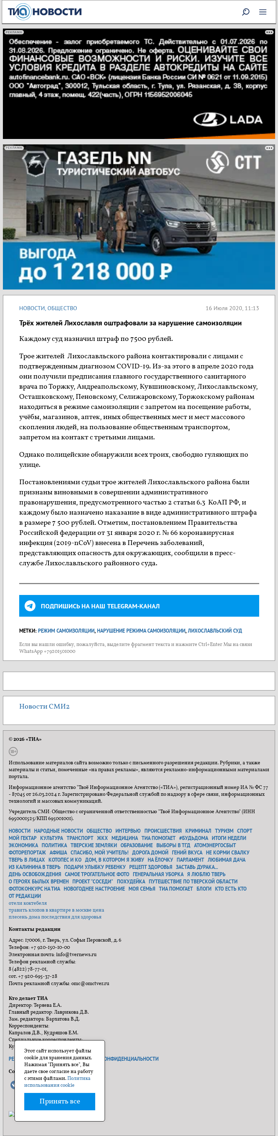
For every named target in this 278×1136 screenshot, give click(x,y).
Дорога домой (150, 852)
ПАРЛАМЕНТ (190, 860)
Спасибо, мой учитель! (100, 852)
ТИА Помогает (176, 889)
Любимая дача (226, 860)
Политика (54, 845)
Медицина (124, 838)
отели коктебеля (28, 903)
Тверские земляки (94, 845)
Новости (32, 308)
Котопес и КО (65, 860)
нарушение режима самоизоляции (141, 631)
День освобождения (35, 874)
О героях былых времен (39, 881)
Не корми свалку (227, 852)
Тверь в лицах (27, 860)
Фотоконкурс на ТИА (34, 889)
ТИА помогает (159, 838)
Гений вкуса (187, 852)
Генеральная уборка (158, 874)
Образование (137, 845)
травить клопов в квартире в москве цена (56, 910)
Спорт (244, 831)
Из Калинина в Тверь (34, 867)
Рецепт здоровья (150, 867)
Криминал (198, 831)
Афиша (58, 852)
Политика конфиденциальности (116, 1059)
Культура (51, 838)
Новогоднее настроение (94, 889)
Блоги (204, 889)
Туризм (224, 831)
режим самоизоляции (66, 631)
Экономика (23, 845)
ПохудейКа (131, 881)
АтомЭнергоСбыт (215, 845)
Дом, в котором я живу (114, 860)
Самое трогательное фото (97, 874)
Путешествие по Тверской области (193, 881)
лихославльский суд (215, 631)
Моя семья (142, 889)
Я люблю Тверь (206, 874)
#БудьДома (193, 838)
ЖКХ (102, 838)
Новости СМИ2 (44, 707)
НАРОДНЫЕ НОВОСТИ (58, 831)
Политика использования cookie (57, 1082)
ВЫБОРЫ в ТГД (173, 845)
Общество (62, 308)
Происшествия (163, 831)
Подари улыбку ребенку (95, 867)
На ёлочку (160, 860)
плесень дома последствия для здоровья (55, 917)
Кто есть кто (231, 889)
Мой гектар (23, 838)
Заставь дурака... (197, 867)
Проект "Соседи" (92, 881)
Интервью (128, 831)
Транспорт (80, 838)
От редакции (25, 896)
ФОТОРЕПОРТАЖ (27, 852)
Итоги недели (229, 838)
